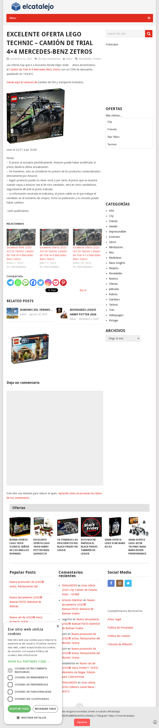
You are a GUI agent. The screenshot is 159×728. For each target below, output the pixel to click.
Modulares (115, 257)
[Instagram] (48, 282)
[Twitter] (40, 282)
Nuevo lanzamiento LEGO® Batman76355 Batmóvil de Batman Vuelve (81, 624)
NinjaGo (113, 268)
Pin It (83, 290)
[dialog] (33, 673)
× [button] (57, 626)
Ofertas (113, 283)
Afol (111, 210)
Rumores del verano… (36, 309)
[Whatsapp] (18, 282)
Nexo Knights (117, 262)
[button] (33, 661)
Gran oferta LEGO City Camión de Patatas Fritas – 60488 (79, 590)
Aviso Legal (114, 619)
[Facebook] (33, 282)
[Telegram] (10, 282)
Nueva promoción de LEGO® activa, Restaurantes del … (27, 584)
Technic (97, 58)
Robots (113, 294)
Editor (69, 58)
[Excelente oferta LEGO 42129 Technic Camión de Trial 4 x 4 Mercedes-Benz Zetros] (87, 237)
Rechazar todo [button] (45, 708)
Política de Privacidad (120, 627)
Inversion (114, 236)
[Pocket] (55, 282)
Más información (27, 655)
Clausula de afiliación (120, 644)
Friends (112, 129)
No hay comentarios (49, 58)
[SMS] (25, 282)
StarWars (114, 299)
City (109, 121)
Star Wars (113, 136)
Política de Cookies (119, 635)
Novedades (85, 58)
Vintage (113, 320)
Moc (111, 252)
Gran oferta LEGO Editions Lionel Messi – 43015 (79, 687)
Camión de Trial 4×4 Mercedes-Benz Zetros (34, 69)
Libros (112, 242)
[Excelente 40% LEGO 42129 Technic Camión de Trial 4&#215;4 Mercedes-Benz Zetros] (21, 237)
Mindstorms (116, 247)
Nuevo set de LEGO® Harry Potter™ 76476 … (26, 619)
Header (113, 226)
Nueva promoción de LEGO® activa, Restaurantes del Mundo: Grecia (81, 638)
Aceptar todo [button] (19, 708)
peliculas (114, 289)
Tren (111, 309)
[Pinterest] (63, 282)
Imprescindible (117, 231)
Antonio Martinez (72, 600)
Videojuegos (116, 315)
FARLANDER (69, 585)
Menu (12, 18)
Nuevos (113, 278)
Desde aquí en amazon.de (22, 82)
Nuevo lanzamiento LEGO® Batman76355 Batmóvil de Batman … (26, 602)
